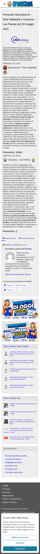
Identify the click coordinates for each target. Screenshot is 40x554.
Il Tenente (27, 249)
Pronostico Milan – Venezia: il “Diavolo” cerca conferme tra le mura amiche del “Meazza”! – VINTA (18, 430)
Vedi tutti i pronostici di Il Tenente (18, 274)
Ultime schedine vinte (11, 398)
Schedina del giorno (13, 459)
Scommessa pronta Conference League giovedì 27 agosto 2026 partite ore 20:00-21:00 (22, 354)
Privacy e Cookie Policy (11, 499)
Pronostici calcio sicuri (14, 472)
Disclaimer (6, 492)
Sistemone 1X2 (11, 466)
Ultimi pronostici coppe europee (15, 346)
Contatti (5, 486)
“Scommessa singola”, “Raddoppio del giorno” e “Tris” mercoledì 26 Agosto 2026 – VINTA (23, 422)
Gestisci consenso (9, 502)
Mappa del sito (8, 496)
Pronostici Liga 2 (10, 238)
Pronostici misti (11, 469)
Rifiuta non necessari (20, 537)
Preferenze (20, 543)
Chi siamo (6, 489)
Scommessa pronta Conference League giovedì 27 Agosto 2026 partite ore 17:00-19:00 (22, 362)
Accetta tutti (20, 549)
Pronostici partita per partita (16, 456)
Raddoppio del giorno (13, 462)
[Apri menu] (4, 4)
